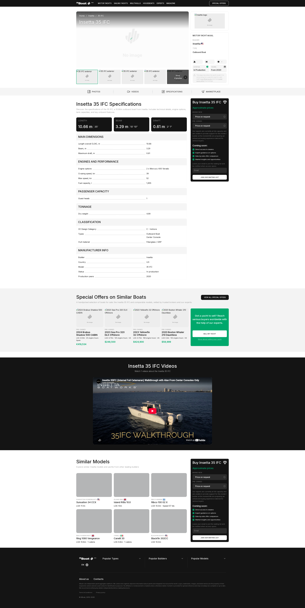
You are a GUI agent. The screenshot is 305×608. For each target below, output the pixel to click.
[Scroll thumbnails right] (185, 77)
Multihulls (135, 3)
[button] (132, 39)
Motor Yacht (200, 35)
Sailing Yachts (121, 3)
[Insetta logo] (210, 20)
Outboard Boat (199, 52)
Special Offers (219, 3)
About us (84, 579)
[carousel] (132, 47)
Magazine (170, 3)
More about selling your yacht (209, 339)
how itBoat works (206, 79)
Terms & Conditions (85, 592)
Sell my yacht (209, 334)
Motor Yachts (105, 3)
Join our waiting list (210, 177)
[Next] (184, 39)
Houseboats (148, 3)
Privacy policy (100, 592)
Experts (160, 3)
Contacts (98, 579)
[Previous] (80, 39)
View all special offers (215, 297)
